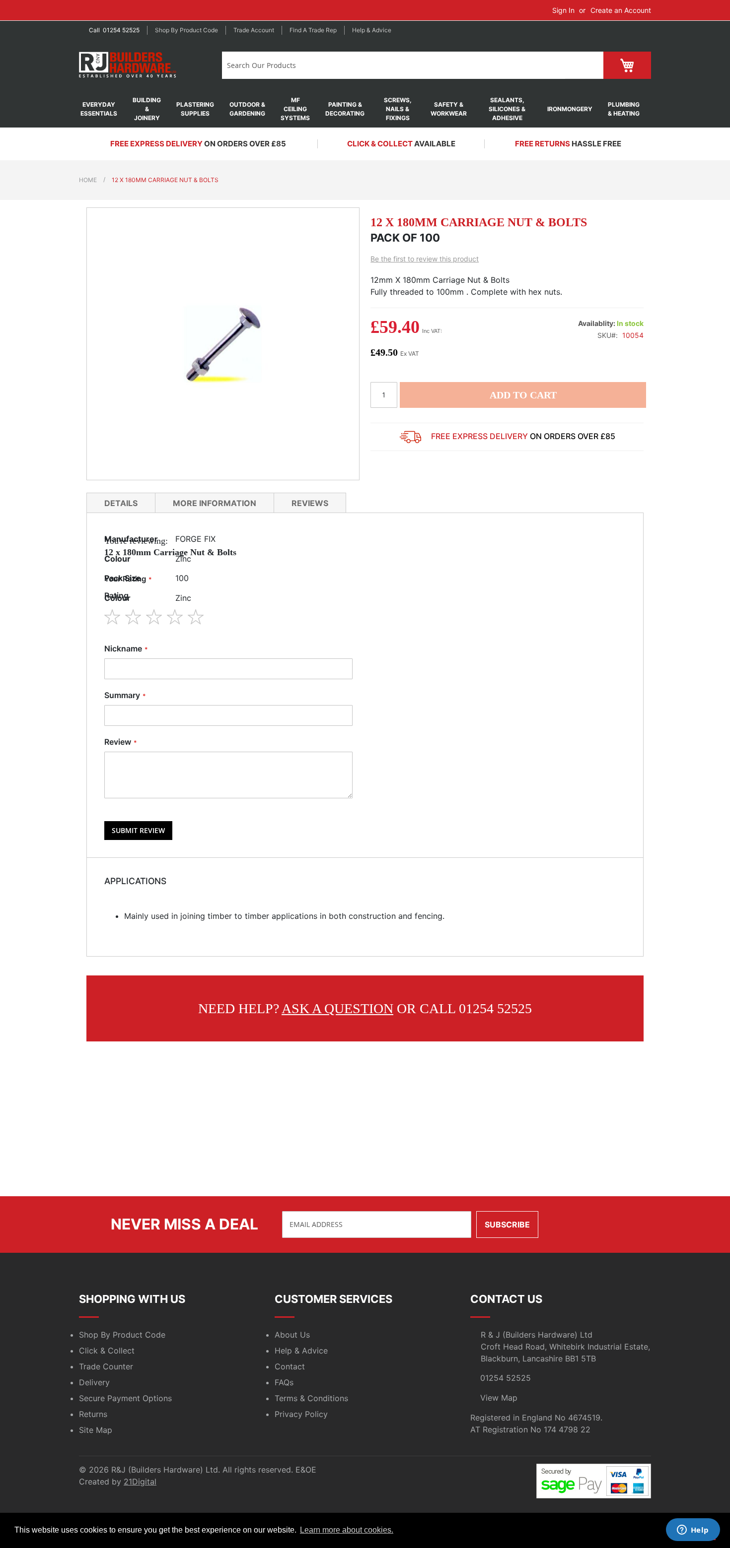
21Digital (140, 1481)
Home (88, 180)
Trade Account (253, 30)
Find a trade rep (313, 30)
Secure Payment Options (125, 1398)
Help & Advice (371, 30)
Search (584, 65)
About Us (292, 1335)
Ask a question (337, 1008)
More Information (214, 503)
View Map (498, 1398)
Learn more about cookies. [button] (346, 1530)
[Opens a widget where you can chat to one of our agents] (692, 1530)
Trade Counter (106, 1366)
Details (121, 503)
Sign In (563, 10)
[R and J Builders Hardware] (128, 65)
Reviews (310, 503)
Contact (290, 1366)
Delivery (94, 1382)
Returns (93, 1414)
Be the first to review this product (424, 259)
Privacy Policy (301, 1414)
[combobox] (393, 65)
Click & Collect (107, 1350)
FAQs (284, 1382)
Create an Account (620, 10)
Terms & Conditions (311, 1398)
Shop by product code (186, 30)
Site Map (95, 1430)
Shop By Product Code (122, 1335)
